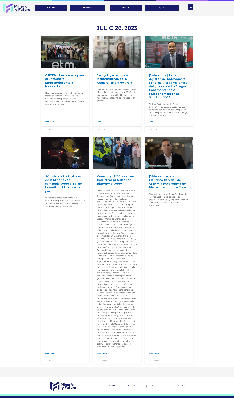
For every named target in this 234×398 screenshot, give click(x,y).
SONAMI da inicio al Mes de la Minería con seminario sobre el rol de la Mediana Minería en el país (63, 184)
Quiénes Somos (151, 386)
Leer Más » (50, 122)
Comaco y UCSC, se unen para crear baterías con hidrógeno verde (115, 180)
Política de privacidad (135, 386)
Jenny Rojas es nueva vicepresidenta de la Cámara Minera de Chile (114, 78)
